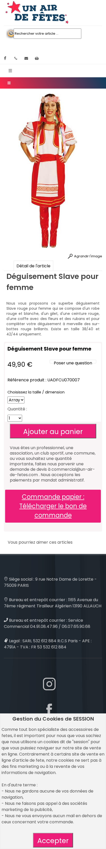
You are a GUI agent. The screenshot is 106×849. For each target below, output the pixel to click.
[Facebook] (5, 58)
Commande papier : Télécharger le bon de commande (53, 506)
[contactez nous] (26, 58)
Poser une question (73, 363)
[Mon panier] (37, 58)
